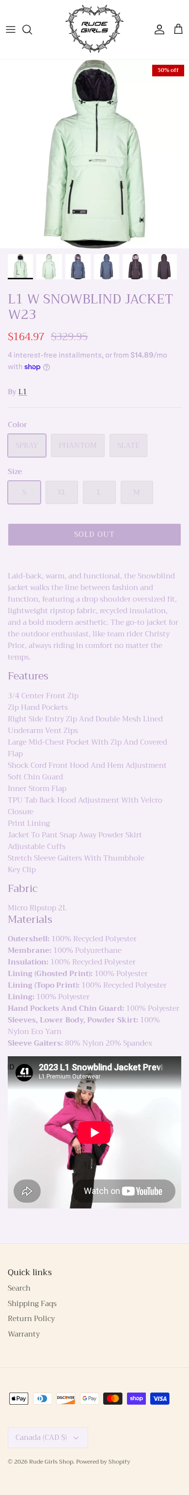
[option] (94, 154)
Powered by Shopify (103, 1461)
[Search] (32, 29)
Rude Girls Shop (51, 1461)
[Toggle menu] (10, 29)
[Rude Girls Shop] (94, 30)
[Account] (157, 29)
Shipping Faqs (32, 1303)
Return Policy (31, 1318)
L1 (22, 392)
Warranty (24, 1334)
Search (19, 1288)
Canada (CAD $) (41, 1437)
